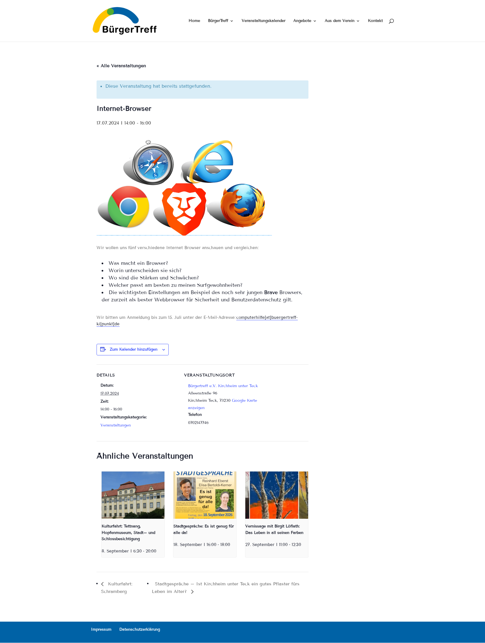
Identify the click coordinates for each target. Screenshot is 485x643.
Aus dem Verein (339, 21)
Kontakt (375, 21)
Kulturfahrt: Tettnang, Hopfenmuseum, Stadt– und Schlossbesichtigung (128, 532)
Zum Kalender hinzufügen (133, 349)
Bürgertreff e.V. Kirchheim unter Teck (223, 385)
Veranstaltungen (115, 425)
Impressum (101, 629)
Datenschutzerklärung (139, 629)
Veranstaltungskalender (263, 21)
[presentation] (133, 495)
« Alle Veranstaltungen (121, 65)
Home (194, 21)
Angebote (302, 21)
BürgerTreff (218, 21)
